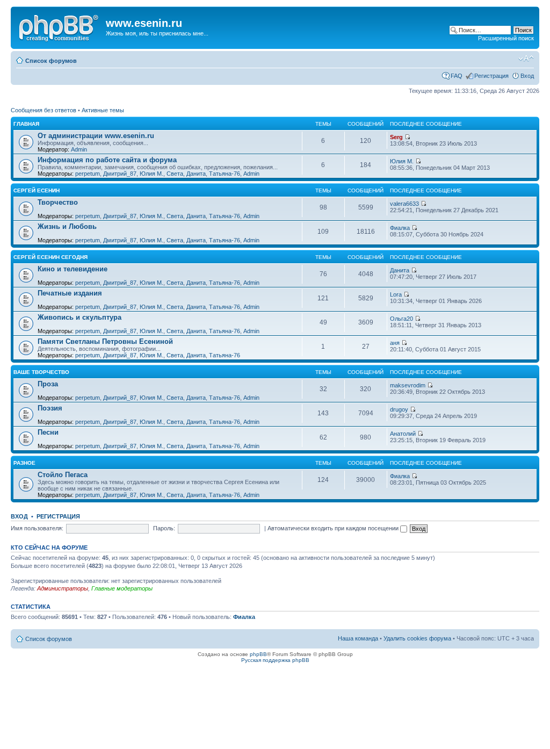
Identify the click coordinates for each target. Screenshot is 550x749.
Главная (26, 124)
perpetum (87, 173)
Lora (396, 294)
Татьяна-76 (224, 173)
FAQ (456, 76)
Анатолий (403, 433)
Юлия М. (151, 173)
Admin (79, 149)
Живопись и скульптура (79, 317)
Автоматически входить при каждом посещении (333, 528)
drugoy (399, 409)
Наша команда (358, 638)
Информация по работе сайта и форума (107, 160)
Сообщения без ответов (43, 110)
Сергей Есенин (36, 190)
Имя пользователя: (37, 528)
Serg (396, 137)
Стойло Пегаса (63, 475)
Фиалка (400, 228)
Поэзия (50, 408)
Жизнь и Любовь (67, 226)
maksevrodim (407, 385)
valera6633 (404, 203)
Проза (48, 384)
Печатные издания (70, 293)
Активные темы (103, 110)
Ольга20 (401, 318)
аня (395, 343)
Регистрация (491, 76)
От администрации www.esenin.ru (96, 136)
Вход (527, 76)
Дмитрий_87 (119, 173)
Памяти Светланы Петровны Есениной (105, 341)
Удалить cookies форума (417, 638)
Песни (48, 432)
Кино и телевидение (72, 269)
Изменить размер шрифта (526, 58)
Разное (24, 463)
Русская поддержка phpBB (275, 660)
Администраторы (62, 588)
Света (175, 173)
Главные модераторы (122, 588)
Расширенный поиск (506, 38)
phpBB (258, 654)
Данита (196, 173)
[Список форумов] (59, 26)
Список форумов (51, 60)
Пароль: (164, 528)
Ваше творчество (41, 372)
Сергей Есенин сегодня (50, 257)
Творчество (58, 202)
